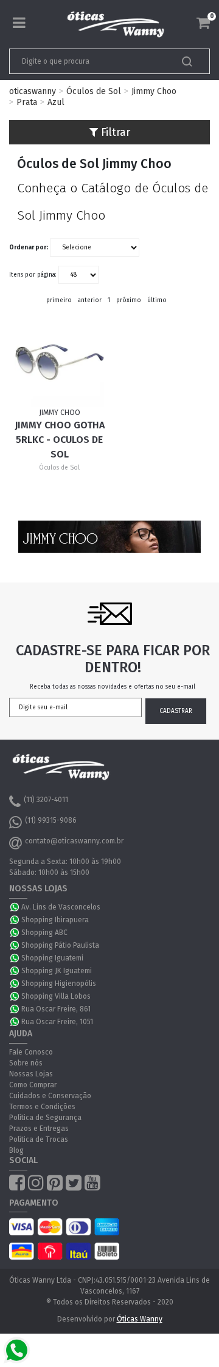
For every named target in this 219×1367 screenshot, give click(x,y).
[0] (203, 23)
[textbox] (90, 61)
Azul (55, 102)
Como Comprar (33, 1085)
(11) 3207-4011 (46, 799)
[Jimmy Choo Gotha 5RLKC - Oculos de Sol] (59, 362)
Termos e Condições (42, 1106)
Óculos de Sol (93, 91)
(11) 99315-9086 (51, 820)
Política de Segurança (45, 1117)
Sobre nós (26, 1063)
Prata (26, 102)
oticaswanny (32, 91)
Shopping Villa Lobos (56, 996)
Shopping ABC (44, 932)
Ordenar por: (28, 247)
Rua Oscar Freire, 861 (56, 1009)
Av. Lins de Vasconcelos (60, 907)
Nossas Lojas (31, 1074)
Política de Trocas (38, 1139)
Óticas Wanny (139, 1319)
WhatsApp (15, 907)
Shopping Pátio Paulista (60, 945)
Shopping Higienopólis (58, 983)
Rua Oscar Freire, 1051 (57, 1022)
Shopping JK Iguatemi (56, 971)
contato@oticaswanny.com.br (74, 841)
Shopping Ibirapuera (55, 920)
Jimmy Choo (153, 91)
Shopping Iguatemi (52, 958)
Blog (16, 1150)
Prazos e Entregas (39, 1128)
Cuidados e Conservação (50, 1096)
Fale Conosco (31, 1052)
